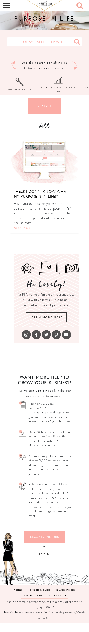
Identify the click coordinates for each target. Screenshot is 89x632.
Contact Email (33, 595)
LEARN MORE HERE (46, 317)
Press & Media (57, 595)
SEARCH (44, 106)
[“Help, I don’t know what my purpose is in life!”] (44, 163)
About (18, 589)
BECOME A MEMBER (44, 536)
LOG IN (44, 554)
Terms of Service (38, 589)
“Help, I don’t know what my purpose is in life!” (41, 194)
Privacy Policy (65, 589)
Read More (22, 227)
